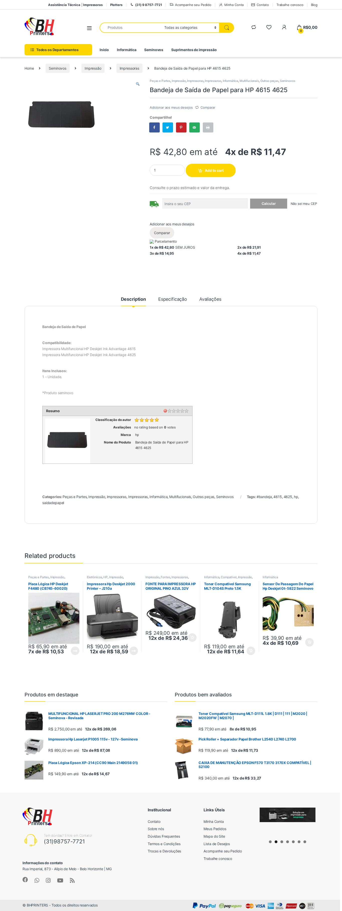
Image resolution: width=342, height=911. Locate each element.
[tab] (133, 301)
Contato (263, 5)
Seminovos (153, 50)
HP (105, 577)
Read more (75, 651)
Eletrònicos (94, 577)
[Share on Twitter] (168, 127)
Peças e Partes (160, 81)
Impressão (93, 68)
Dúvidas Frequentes (164, 836)
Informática (126, 50)
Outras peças (269, 81)
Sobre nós (156, 829)
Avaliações (210, 299)
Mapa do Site (214, 836)
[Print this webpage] (208, 127)
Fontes (165, 577)
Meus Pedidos (215, 829)
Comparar (208, 107)
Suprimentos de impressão (194, 50)
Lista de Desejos (217, 844)
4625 (288, 497)
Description (133, 299)
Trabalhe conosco (289, 5)
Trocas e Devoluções (164, 851)
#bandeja (264, 497)
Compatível (229, 577)
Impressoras (129, 68)
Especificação (172, 299)
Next (309, 821)
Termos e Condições (164, 844)
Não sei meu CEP (304, 204)
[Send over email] (195, 127)
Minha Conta (234, 5)
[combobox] (130, 28)
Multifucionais (249, 81)
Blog (314, 5)
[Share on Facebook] (155, 127)
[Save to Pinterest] (182, 127)
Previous (266, 821)
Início (104, 50)
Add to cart (214, 170)
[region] (287, 822)
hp (296, 497)
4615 (277, 497)
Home (29, 68)
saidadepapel (53, 503)
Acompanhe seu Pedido (193, 5)
